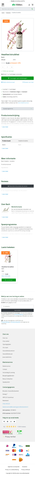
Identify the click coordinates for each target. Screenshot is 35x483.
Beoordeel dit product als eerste (17, 186)
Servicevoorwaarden (15, 322)
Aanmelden (17, 310)
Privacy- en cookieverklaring (12, 469)
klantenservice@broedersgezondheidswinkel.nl (15, 407)
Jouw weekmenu (7, 357)
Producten (8, 12)
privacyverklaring (19, 314)
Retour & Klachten (7, 379)
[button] (8, 82)
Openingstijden (7, 344)
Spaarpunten (6, 382)
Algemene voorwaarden (13, 466)
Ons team (5, 347)
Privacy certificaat (25, 469)
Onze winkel (6, 341)
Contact (5, 369)
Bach (2, 57)
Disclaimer (24, 466)
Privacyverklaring (5, 322)
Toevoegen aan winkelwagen (17, 78)
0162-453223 (6, 404)
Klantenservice (6, 366)
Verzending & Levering (9, 372)
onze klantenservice (23, 103)
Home (3, 12)
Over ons (5, 338)
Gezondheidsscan (7, 354)
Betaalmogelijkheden (8, 375)
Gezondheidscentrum (9, 351)
